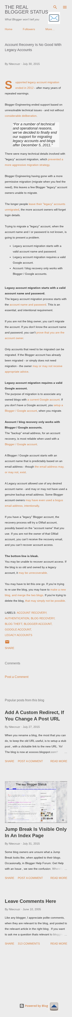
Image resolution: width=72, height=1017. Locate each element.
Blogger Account (38, 623)
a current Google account (43, 399)
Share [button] (9, 648)
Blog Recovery (42, 618)
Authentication (17, 618)
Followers (29, 29)
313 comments (29, 943)
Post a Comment (16, 677)
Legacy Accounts (18, 635)
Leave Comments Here (30, 901)
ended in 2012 (24, 87)
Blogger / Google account (21, 444)
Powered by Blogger (38, 1006)
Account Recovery (31, 612)
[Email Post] (7, 643)
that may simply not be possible (45, 600)
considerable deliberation (21, 115)
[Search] (55, 7)
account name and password (28, 304)
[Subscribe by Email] (54, 18)
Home (8, 29)
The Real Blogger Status (26, 9)
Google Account (18, 629)
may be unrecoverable (33, 572)
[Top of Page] (54, 1006)
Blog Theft (13, 623)
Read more (58, 761)
